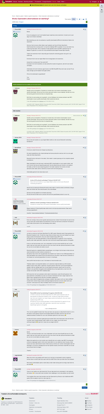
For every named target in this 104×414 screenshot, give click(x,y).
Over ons (37, 403)
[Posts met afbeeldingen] (79, 19)
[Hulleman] (15, 92)
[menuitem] (90, 1)
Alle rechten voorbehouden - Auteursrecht (11, 403)
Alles (73, 19)
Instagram (89, 405)
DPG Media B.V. (19, 402)
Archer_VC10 (18, 137)
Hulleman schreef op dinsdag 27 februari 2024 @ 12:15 (44, 202)
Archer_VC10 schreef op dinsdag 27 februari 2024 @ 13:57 (45, 180)
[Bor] (15, 207)
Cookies (31, 411)
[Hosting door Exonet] (91, 394)
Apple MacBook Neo (62, 401)
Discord (89, 409)
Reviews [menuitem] (20, 1)
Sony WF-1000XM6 (62, 411)
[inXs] (15, 223)
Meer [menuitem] (62, 1)
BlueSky (89, 401)
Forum (13, 16)
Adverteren (32, 401)
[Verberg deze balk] (97, 5)
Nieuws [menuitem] (15, 1)
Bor (16, 199)
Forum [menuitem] (54, 1)
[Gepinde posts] (86, 19)
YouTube (89, 403)
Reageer (21, 22)
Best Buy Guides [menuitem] (28, 1)
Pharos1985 (18, 29)
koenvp (17, 329)
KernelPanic (18, 147)
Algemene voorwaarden (35, 407)
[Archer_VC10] (15, 141)
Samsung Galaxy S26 (62, 407)
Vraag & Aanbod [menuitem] (46, 1)
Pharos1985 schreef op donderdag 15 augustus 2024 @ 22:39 (46, 293)
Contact (31, 403)
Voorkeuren (38, 411)
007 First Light (61, 409)
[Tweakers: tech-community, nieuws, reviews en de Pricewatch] (7, 1)
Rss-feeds (89, 407)
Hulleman (17, 88)
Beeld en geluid (19, 16)
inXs (16, 217)
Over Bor (29, 213)
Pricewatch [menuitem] (38, 1)
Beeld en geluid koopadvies (31, 16)
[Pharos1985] (15, 35)
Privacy (31, 409)
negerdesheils (18, 355)
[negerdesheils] (15, 359)
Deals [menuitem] (58, 1)
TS (77, 19)
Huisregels (32, 405)
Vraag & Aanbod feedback (38, 213)
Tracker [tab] (101, 6)
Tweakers (3, 402)
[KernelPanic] (15, 151)
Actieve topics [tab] (101, 12)
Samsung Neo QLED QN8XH (64, 403)
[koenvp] (15, 333)
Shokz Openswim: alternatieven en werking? (49, 16)
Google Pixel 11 (61, 405)
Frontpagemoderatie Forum (51, 213)
